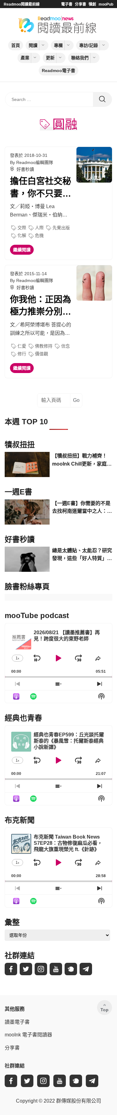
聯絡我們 (80, 57)
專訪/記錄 (88, 45)
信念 (65, 346)
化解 (21, 235)
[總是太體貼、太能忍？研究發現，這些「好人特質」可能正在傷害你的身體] (27, 559)
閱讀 (33, 45)
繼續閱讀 (22, 249)
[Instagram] (41, 969)
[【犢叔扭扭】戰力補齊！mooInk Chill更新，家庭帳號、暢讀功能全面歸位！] (27, 464)
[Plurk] (71, 969)
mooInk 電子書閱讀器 (28, 1034)
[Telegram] (86, 969)
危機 (39, 235)
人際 (39, 227)
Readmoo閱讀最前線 (22, 4)
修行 (21, 353)
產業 (25, 57)
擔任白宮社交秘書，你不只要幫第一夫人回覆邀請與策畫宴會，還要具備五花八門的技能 (40, 187)
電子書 (66, 4)
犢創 (92, 4)
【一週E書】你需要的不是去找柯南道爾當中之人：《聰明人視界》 (81, 508)
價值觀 (41, 353)
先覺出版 (61, 227)
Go (76, 400)
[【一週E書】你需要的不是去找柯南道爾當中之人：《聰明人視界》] (27, 512)
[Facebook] (11, 969)
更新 (50, 57)
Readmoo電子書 (58, 70)
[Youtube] (56, 969)
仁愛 (21, 346)
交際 (21, 227)
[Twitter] (26, 969)
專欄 (58, 45)
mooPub (106, 4)
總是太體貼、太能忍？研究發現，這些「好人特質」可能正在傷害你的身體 (82, 555)
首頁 (15, 45)
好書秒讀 (25, 169)
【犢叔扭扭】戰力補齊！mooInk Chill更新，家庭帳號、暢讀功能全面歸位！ (82, 460)
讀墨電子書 (17, 1022)
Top (104, 1009)
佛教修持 (43, 346)
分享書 (80, 4)
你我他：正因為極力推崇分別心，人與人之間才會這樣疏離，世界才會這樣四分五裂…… (40, 306)
